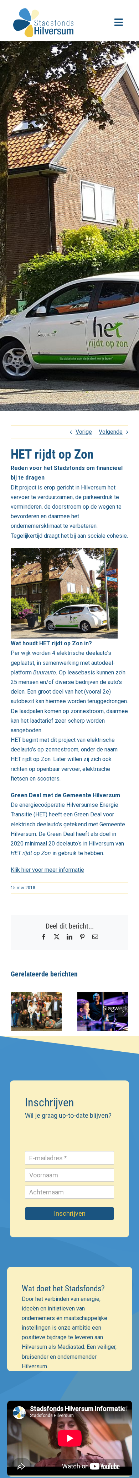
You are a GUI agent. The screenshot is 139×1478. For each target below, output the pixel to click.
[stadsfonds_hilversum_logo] (44, 6)
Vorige (84, 431)
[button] (16, 1011)
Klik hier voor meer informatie (47, 869)
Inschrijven (70, 1213)
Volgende (111, 431)
